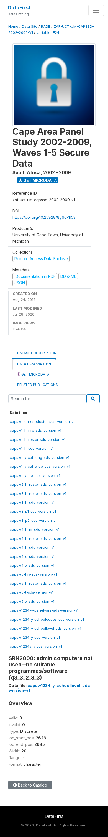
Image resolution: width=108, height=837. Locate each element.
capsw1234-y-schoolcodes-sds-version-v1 (47, 619)
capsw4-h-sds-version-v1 (32, 547)
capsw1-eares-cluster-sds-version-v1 (42, 421)
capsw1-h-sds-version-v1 (32, 448)
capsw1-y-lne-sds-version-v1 (35, 475)
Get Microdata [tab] (34, 374)
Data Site (29, 26)
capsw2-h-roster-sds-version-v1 (38, 484)
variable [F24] (48, 32)
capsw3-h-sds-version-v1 (32, 502)
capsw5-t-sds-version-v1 (31, 592)
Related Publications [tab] (37, 385)
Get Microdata (39, 180)
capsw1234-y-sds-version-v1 (35, 637)
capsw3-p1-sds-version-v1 (33, 511)
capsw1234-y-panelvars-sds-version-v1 (44, 610)
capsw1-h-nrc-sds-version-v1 (35, 430)
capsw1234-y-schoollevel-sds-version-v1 (45, 628)
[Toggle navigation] (96, 10)
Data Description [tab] (34, 364)
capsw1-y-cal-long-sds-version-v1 (39, 457)
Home (13, 26)
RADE (45, 26)
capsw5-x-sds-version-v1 (32, 601)
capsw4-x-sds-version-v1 (32, 565)
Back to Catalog (32, 785)
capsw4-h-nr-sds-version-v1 (35, 529)
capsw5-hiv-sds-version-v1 (33, 574)
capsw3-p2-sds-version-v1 (33, 520)
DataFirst (19, 8)
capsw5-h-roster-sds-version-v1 (38, 583)
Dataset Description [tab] (36, 353)
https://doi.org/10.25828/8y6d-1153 (44, 217)
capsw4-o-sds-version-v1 (32, 556)
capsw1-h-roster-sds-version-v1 (37, 439)
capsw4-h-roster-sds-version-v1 (38, 538)
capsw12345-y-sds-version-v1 (36, 646)
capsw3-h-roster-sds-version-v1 (38, 493)
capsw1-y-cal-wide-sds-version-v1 (40, 466)
